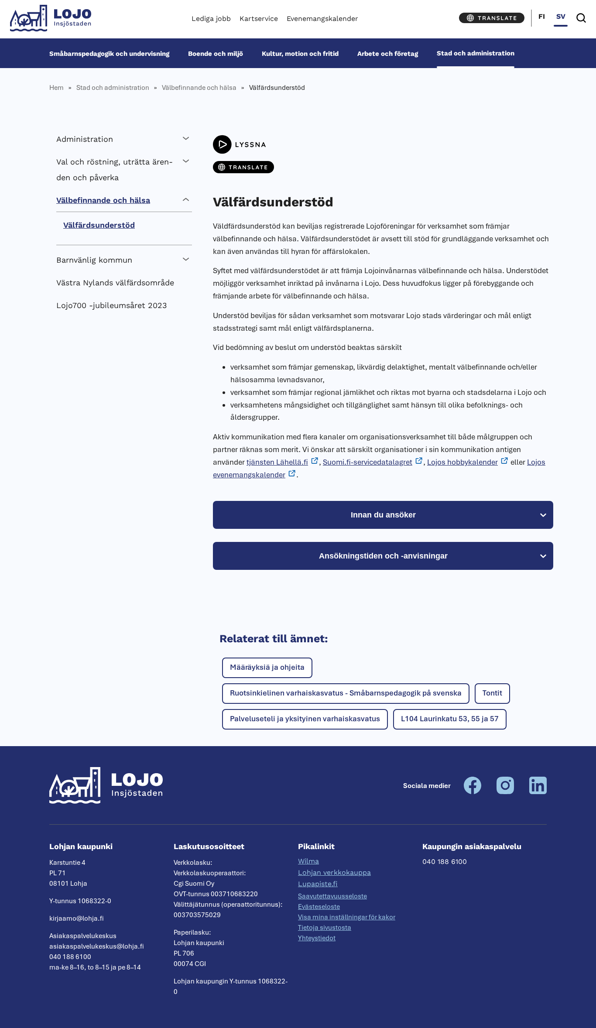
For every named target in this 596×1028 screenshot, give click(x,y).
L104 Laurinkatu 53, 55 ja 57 (450, 718)
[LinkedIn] (538, 792)
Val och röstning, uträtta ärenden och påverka (114, 169)
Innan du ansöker (383, 515)
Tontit (492, 693)
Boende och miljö (215, 53)
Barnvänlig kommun (94, 259)
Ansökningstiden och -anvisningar (383, 556)
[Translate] (491, 18)
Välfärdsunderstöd (99, 225)
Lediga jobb (211, 18)
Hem (56, 87)
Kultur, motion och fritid (300, 53)
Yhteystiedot (317, 938)
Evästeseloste (319, 906)
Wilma (308, 861)
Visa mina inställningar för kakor (346, 917)
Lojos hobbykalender (462, 462)
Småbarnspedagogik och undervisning (109, 53)
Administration (84, 139)
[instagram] (505, 792)
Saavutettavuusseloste (332, 896)
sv (560, 16)
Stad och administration (475, 53)
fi (541, 16)
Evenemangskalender (322, 18)
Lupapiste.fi (318, 884)
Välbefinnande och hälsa (199, 87)
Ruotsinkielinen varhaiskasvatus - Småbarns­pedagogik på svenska (346, 693)
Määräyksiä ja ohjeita (267, 667)
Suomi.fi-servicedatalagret (367, 462)
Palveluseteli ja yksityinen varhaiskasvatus (305, 718)
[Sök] (581, 18)
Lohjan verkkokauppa (334, 872)
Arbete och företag (387, 53)
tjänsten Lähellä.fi (277, 462)
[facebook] (472, 792)
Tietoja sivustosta (324, 927)
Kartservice (259, 18)
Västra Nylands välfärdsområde (115, 282)
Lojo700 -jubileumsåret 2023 (111, 305)
